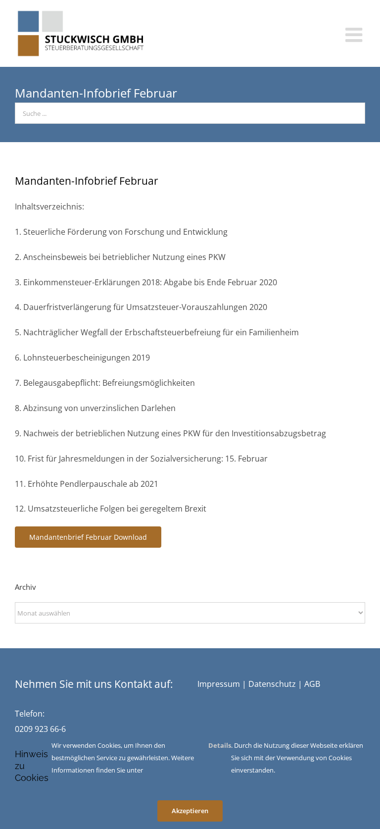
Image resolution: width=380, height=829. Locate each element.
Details (219, 745)
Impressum (218, 683)
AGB (312, 683)
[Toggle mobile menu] (355, 35)
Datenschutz (272, 683)
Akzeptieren (190, 810)
